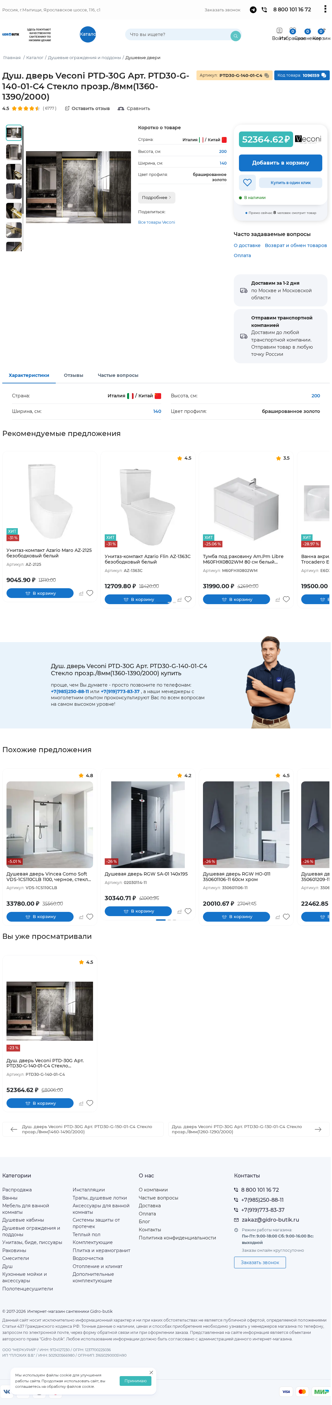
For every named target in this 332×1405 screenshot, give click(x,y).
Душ (7, 1266)
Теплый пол (87, 1234)
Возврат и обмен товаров (296, 245)
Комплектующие (93, 1242)
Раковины (14, 1250)
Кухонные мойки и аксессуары (24, 1277)
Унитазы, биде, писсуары (32, 1242)
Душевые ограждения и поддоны (31, 1231)
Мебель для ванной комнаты (25, 1209)
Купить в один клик (291, 182)
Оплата (242, 255)
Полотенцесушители (27, 1289)
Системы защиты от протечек (96, 1223)
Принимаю (135, 1381)
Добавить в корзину (280, 163)
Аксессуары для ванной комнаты (101, 1209)
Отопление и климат (98, 1266)
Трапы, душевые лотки (100, 1198)
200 (223, 151)
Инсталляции (89, 1190)
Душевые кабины (23, 1220)
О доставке (247, 245)
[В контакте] (7, 1392)
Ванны (10, 1198)
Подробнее (155, 197)
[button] (161, 602)
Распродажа (17, 1190)
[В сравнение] (81, 593)
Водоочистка (88, 1258)
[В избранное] (247, 183)
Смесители (15, 1258)
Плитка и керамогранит (101, 1250)
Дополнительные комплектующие (93, 1277)
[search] (236, 36)
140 (223, 163)
